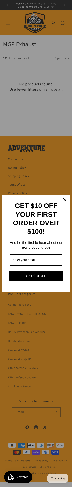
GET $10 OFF (36, 276)
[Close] (65, 200)
